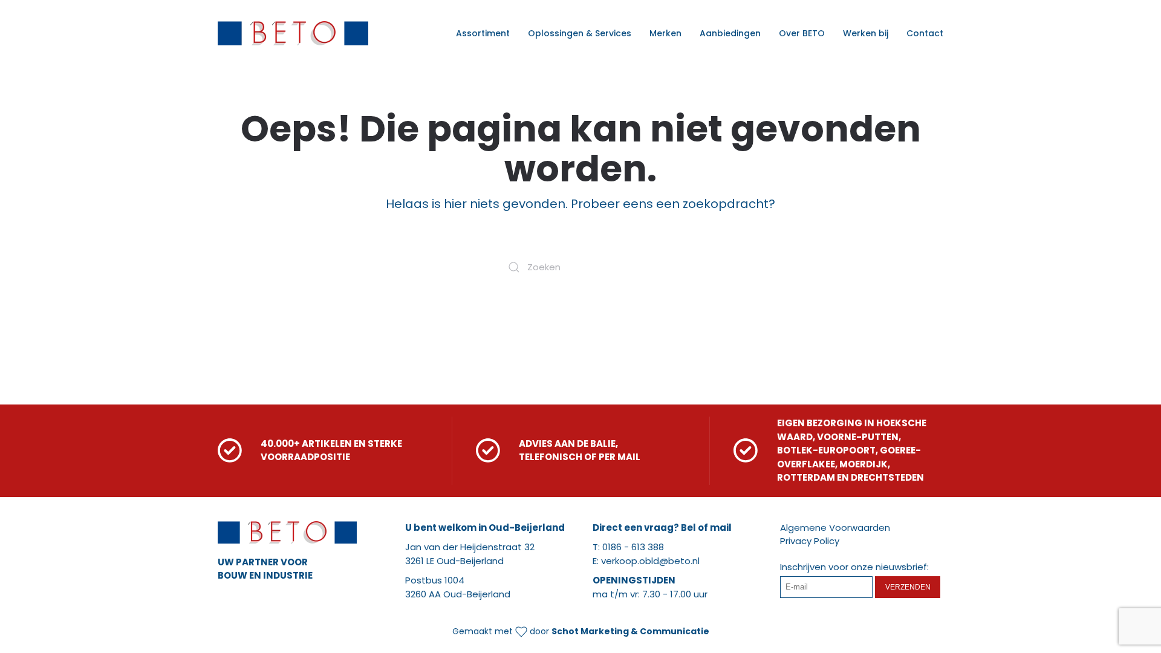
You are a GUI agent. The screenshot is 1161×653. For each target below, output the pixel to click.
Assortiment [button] (483, 33)
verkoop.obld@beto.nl (650, 560)
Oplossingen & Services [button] (579, 33)
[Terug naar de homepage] (293, 33)
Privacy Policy (809, 540)
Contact (924, 33)
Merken (665, 33)
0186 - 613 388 (633, 547)
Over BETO (802, 33)
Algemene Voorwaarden (835, 527)
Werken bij (865, 33)
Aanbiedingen (730, 33)
